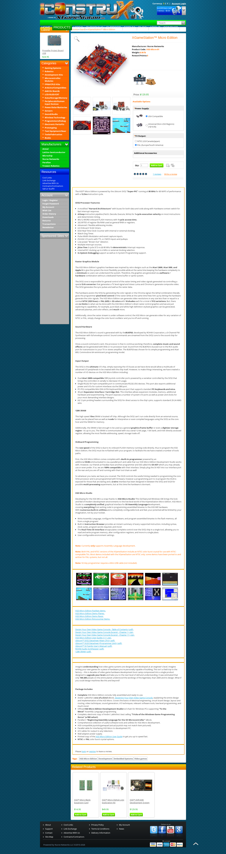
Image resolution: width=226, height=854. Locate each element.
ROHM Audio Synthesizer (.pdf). (89, 648)
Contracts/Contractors (52, 186)
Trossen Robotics (50, 166)
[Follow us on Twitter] (154, 838)
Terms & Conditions (100, 828)
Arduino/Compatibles (55, 87)
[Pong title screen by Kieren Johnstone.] (152, 600)
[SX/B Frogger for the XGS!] (84, 585)
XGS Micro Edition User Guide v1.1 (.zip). (93, 637)
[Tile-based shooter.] (170, 585)
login (84, 751)
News (121, 828)
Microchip (47, 156)
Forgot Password (50, 204)
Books (48, 137)
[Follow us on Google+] (179, 838)
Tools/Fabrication (53, 134)
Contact (170, 27)
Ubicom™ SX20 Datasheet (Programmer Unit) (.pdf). (98, 643)
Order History (49, 214)
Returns (46, 220)
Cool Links (47, 177)
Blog (142, 27)
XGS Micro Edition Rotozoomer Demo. (92, 619)
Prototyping (51, 127)
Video (78, 27)
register (92, 751)
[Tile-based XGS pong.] (101, 600)
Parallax (46, 162)
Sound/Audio (51, 114)
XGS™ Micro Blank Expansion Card (82, 801)
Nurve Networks (50, 159)
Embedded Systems (123, 758)
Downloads (48, 217)
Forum (129, 27)
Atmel (45, 149)
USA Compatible (155, 116)
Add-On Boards (52, 91)
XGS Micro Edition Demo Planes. (90, 613)
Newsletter (48, 227)
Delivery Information (100, 832)
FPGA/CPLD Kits (52, 84)
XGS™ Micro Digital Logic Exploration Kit (113, 801)
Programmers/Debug (55, 121)
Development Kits (54, 74)
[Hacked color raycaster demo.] (152, 585)
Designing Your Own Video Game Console (134, 697)
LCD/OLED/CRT (52, 94)
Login (45, 200)
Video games (140, 758)
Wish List (46, 210)
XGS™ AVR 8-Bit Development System (139, 801)
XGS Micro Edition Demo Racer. (89, 616)
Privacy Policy (97, 824)
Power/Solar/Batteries (56, 107)
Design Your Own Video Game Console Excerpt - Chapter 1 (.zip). (104, 632)
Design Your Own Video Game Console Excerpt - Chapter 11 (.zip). (105, 635)
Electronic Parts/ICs (54, 124)
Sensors (48, 110)
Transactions (49, 224)
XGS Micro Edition (88, 758)
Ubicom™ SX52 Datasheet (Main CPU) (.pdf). (95, 640)
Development (105, 758)
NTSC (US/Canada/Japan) (148, 141)
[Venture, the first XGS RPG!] (135, 600)
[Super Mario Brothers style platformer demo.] (84, 600)
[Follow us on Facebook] (162, 838)
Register (54, 200)
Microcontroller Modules (53, 79)
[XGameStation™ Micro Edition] (101, 92)
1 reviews (157, 174)
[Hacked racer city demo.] (135, 585)
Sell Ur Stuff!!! (48, 188)
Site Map (49, 836)
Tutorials (94, 27)
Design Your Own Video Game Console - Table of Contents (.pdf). (104, 629)
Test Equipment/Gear (55, 131)
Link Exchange (49, 180)
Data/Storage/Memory (56, 97)
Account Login (179, 3)
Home (45, 27)
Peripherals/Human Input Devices (55, 102)
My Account (48, 207)
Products (62, 27)
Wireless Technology (55, 117)
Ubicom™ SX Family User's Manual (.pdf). (93, 646)
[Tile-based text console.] (118, 600)
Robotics (49, 71)
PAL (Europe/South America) (150, 145)
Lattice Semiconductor (53, 152)
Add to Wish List (168, 165)
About (155, 27)
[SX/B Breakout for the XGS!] (101, 585)
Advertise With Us (50, 183)
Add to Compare (172, 165)
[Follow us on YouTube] (170, 838)
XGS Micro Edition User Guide (109, 736)
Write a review (170, 174)
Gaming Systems (53, 68)
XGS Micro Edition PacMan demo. (90, 610)
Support (113, 27)
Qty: (137, 165)
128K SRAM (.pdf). (83, 651)
